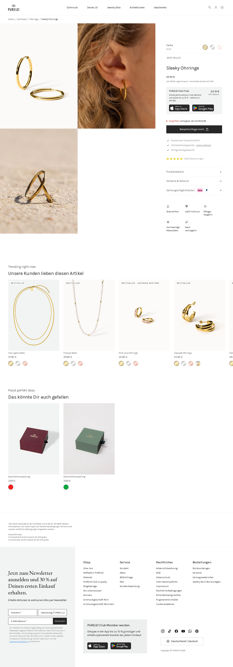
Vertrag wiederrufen (203, 577)
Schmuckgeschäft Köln (95, 599)
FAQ (122, 581)
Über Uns (88, 568)
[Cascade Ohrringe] (199, 315)
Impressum (162, 586)
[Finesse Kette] (89, 315)
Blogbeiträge (90, 586)
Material (87, 577)
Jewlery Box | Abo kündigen (207, 581)
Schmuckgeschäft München (98, 604)
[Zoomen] (39, 76)
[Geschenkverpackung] (33, 438)
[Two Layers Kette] (33, 315)
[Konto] (216, 7)
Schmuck (72, 7)
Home (11, 19)
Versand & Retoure (177, 180)
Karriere (87, 595)
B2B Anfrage (126, 577)
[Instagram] (163, 631)
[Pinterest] (197, 631)
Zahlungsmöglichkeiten (180, 190)
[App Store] (97, 645)
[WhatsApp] (190, 631)
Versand (197, 572)
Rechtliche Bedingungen (169, 590)
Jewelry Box (114, 7)
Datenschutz (163, 577)
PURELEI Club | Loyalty (95, 581)
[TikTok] (170, 631)
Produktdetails (175, 171)
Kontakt (124, 568)
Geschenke (160, 7)
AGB (158, 572)
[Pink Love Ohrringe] (144, 315)
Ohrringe (34, 19)
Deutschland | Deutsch (184, 641)
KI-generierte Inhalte (167, 599)
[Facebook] (176, 631)
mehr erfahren (203, 145)
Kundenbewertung (130, 586)
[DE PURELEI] (13, 7)
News (123, 572)
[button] (210, 7)
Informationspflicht (167, 581)
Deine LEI (92, 7)
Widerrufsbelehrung (167, 568)
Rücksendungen (201, 568)
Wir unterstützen (92, 590)
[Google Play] (121, 645)
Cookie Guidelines (165, 604)
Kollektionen (137, 7)
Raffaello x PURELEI (93, 572)
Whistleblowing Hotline (168, 595)
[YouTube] (183, 631)
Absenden (60, 621)
